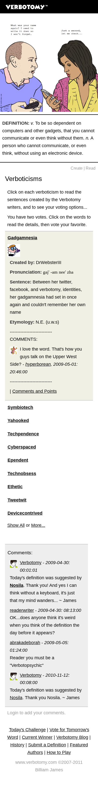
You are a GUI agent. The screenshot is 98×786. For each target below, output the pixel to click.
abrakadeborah (25, 642)
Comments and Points (34, 391)
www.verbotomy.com (36, 762)
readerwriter (22, 610)
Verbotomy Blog (72, 737)
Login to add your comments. (36, 712)
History (17, 744)
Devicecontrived (25, 513)
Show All (16, 525)
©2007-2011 (70, 762)
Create (77, 168)
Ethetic (15, 486)
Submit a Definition (47, 744)
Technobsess (22, 473)
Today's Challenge (27, 729)
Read (90, 168)
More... (38, 525)
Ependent (18, 460)
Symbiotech (20, 407)
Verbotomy (30, 562)
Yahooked (18, 420)
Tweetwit (17, 500)
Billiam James (49, 769)
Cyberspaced (22, 447)
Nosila (16, 697)
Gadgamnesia (22, 237)
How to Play (59, 752)
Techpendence (23, 433)
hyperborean (38, 364)
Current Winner (37, 737)
